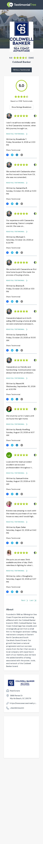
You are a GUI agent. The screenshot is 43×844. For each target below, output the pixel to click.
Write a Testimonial (21, 70)
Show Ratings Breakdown (21, 107)
